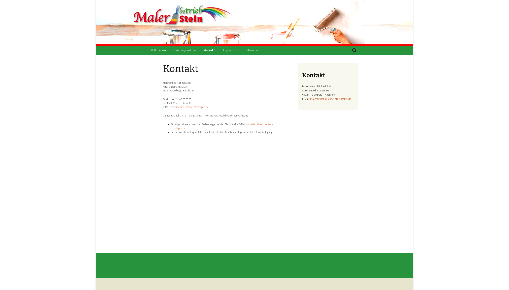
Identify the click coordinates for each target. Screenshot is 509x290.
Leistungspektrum (185, 50)
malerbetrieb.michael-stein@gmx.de (190, 107)
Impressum (229, 50)
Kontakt (209, 50)
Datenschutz (252, 50)
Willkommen (158, 50)
